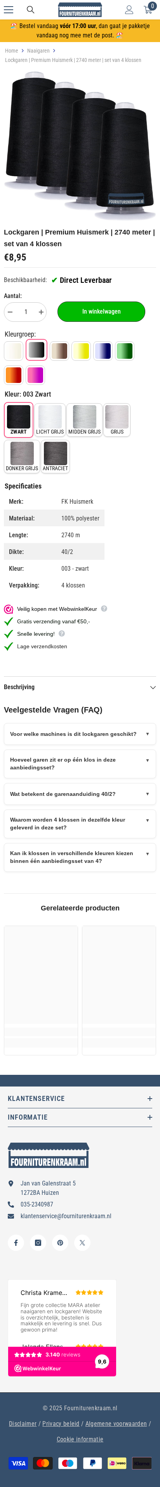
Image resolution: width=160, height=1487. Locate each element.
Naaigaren (38, 51)
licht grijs (50, 432)
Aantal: (13, 296)
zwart (18, 432)
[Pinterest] (60, 1243)
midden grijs (84, 432)
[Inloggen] (129, 9)
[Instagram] (38, 1243)
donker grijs (22, 468)
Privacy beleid (60, 1423)
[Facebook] (16, 1243)
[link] (41, 1032)
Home (11, 51)
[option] (80, 146)
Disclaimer (23, 1423)
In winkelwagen (101, 311)
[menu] (8, 9)
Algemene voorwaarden (116, 1423)
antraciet (55, 468)
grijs (117, 432)
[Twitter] (82, 1243)
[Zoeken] (30, 9)
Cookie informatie (80, 1439)
